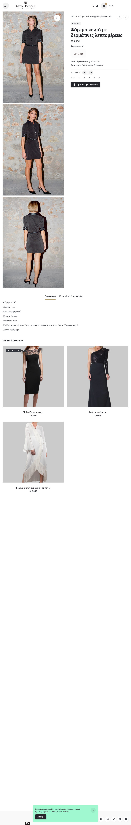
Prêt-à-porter (87, 65)
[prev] (119, 16)
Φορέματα (98, 65)
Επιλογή (33, 418)
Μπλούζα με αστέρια (33, 412)
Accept (40, 817)
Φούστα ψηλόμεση (98, 412)
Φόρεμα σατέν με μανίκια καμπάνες (33, 488)
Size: (73, 78)
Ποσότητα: (76, 72)
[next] (125, 16)
